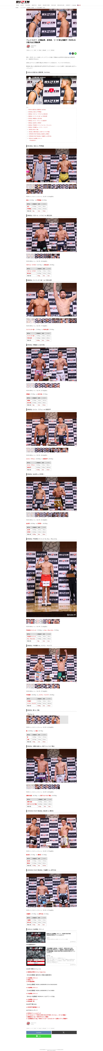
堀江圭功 (46, 264)
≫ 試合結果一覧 (30, 1001)
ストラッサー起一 (30, 329)
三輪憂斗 (28, 913)
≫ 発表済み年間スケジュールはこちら (36, 972)
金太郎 (28, 523)
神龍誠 (28, 394)
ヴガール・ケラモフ (31, 264)
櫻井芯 (39, 854)
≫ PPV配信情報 (30, 981)
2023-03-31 (33, 45)
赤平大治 (41, 913)
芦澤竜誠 (39, 200)
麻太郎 (28, 854)
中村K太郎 (45, 329)
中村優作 (28, 694)
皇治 (27, 200)
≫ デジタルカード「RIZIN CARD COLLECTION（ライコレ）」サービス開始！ (46, 1015)
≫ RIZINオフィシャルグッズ (33, 1013)
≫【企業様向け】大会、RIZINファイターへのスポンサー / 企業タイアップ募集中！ (47, 1018)
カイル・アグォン (30, 458)
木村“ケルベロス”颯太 (45, 795)
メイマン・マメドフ (44, 694)
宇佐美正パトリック (31, 630)
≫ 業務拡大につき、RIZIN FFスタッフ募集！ (37, 1016)
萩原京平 (45, 458)
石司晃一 (40, 523)
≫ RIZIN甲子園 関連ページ (33, 1007)
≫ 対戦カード (29, 979)
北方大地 (40, 394)
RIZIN (32, 47)
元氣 (36, 730)
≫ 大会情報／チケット (32, 978)
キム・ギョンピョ (48, 630)
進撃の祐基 (29, 795)
